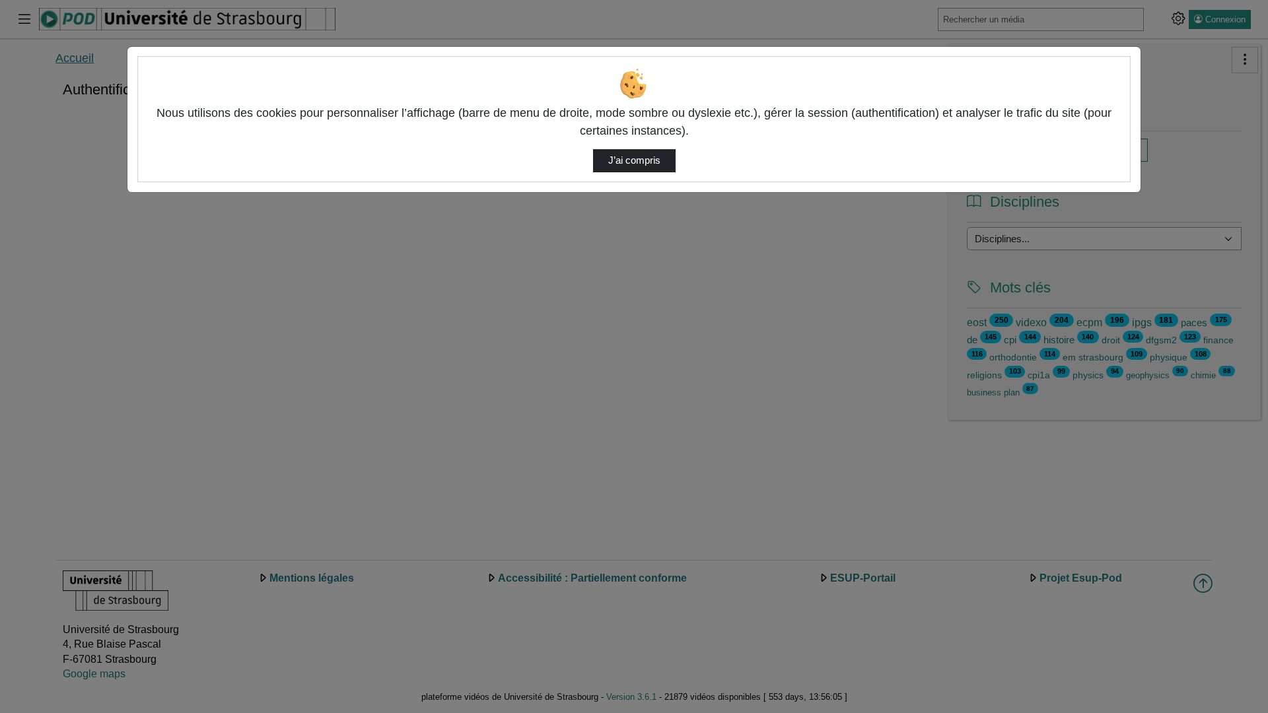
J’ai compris (634, 160)
